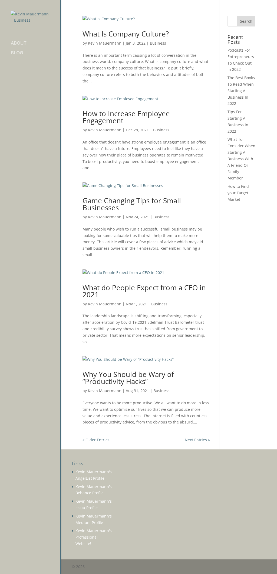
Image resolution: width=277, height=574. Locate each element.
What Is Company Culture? (126, 34)
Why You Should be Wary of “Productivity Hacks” (128, 377)
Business (158, 43)
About (19, 43)
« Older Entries (96, 439)
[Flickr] (250, 566)
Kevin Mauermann (104, 43)
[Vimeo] (262, 566)
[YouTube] (227, 566)
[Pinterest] (239, 566)
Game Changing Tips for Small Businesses (132, 204)
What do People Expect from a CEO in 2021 (144, 291)
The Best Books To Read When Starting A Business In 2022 (241, 90)
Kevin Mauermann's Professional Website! (93, 537)
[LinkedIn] (216, 566)
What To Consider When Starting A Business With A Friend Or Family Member (241, 159)
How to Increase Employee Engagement (126, 117)
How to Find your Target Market (238, 193)
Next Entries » (197, 439)
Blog (17, 53)
